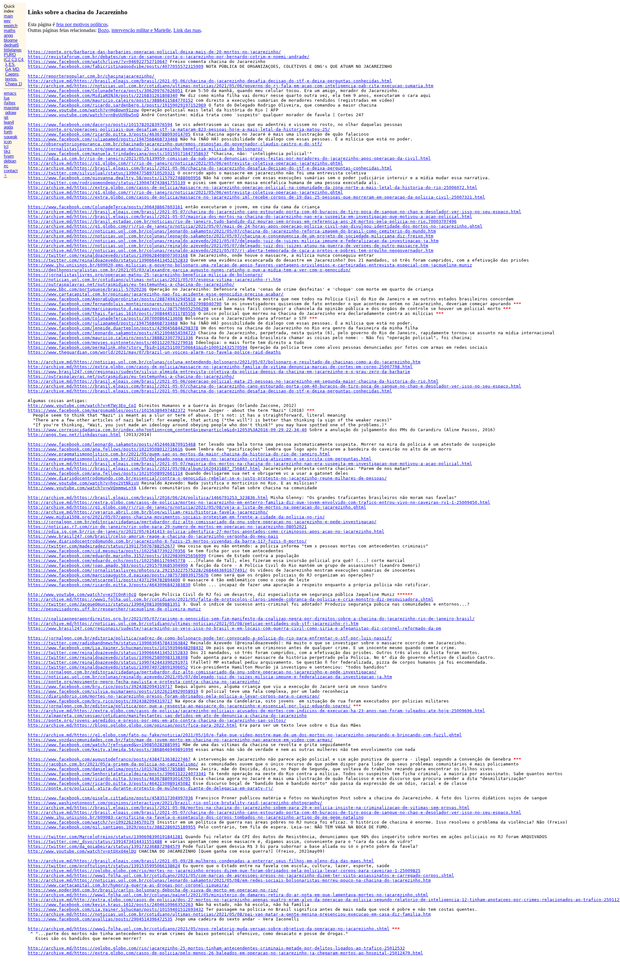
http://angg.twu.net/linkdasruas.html (74, 434)
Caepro (11, 74)
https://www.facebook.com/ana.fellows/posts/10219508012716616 (105, 449)
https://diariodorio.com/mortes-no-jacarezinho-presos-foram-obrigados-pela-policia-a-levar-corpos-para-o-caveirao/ (174, 696)
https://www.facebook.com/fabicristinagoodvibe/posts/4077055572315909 (115, 66)
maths (10, 30)
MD (16, 69)
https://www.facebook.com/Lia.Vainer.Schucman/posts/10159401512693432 (115, 909)
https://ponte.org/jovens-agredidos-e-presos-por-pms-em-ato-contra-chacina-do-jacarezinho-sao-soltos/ (157, 720)
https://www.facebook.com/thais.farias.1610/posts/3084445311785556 (112, 313)
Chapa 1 (13, 83)
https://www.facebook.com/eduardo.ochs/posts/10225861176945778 (106, 560)
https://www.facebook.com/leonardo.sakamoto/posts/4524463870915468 (112, 444)
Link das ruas (187, 30)
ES (12, 64)
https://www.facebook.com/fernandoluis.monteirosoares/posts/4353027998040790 (125, 303)
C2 (7, 59)
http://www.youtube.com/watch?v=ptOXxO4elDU (82, 851)
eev (7, 20)
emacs (10, 93)
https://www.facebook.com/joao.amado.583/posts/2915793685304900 (108, 565)
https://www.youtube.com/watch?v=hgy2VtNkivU (83, 483)
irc (6, 165)
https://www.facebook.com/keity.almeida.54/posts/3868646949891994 (110, 749)
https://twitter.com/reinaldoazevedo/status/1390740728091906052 (108, 667)
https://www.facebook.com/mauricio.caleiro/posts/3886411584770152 (110, 100)
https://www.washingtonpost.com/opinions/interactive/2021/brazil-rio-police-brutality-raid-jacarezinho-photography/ (175, 802)
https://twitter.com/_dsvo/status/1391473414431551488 (95, 841)
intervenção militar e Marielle (141, 30)
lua (6, 98)
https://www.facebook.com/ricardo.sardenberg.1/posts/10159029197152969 (117, 105)
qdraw (10, 112)
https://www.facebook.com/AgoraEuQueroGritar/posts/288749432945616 (112, 298)
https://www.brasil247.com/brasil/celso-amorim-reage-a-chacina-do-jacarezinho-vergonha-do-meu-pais (153, 536)
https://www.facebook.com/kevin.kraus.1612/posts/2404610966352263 (110, 904)
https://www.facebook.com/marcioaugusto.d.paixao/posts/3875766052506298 (118, 308)
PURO (10, 54)
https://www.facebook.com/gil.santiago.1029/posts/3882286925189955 (112, 827)
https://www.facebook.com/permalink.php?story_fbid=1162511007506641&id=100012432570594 (137, 347)
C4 (20, 59)
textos (11, 79)
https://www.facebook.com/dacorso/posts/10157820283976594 (100, 124)
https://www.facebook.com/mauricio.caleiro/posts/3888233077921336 (110, 337)
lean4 (9, 122)
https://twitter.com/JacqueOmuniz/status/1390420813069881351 (104, 604)
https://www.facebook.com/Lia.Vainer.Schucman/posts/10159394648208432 (115, 647)
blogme (10, 40)
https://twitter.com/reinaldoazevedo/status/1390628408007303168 (108, 255)
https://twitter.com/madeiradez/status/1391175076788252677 (101, 546)
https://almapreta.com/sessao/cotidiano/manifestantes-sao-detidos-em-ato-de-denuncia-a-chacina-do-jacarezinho (167, 715)
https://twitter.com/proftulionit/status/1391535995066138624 (104, 865)
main (8, 16)
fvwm (9, 156)
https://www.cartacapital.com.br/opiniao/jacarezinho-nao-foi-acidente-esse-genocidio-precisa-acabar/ (156, 294)
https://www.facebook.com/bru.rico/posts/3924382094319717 (100, 686)
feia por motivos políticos (82, 24)
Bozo (103, 30)
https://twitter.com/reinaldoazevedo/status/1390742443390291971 (108, 662)
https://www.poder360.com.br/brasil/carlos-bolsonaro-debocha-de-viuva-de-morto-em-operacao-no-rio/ (153, 890)
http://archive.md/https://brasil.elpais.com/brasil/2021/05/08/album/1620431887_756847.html (144, 468)
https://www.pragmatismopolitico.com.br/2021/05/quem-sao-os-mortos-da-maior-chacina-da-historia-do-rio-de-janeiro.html (179, 454)
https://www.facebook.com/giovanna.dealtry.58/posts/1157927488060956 (114, 177)
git (6, 117)
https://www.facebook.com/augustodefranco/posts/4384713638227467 (109, 759)
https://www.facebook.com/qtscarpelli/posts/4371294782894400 (104, 579)
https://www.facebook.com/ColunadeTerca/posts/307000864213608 (105, 318)
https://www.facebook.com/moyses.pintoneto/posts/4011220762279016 (110, 342)
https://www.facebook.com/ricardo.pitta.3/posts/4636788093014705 (109, 134)
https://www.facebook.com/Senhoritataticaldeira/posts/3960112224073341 (117, 773)
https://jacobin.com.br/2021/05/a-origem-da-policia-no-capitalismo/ (113, 764)
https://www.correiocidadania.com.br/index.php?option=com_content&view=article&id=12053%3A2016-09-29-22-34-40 (167, 429)
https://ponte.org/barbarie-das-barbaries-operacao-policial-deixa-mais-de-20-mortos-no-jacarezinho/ (154, 51)
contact (11, 170)
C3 (14, 59)
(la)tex (10, 102)
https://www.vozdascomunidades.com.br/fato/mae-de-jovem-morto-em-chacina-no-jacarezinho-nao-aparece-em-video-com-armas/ (180, 739)
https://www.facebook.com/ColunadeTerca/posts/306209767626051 (105, 90)
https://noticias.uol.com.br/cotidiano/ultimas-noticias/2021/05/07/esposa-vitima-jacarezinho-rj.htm (154, 279)
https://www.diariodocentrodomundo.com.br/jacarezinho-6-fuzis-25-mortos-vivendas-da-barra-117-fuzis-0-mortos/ (167, 541)
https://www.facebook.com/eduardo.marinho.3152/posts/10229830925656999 (117, 555)
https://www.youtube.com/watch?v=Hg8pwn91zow (83, 110)
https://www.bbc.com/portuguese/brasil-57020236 (87, 289)
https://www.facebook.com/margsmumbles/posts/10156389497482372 (106, 410)
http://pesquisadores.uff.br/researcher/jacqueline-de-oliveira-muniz (114, 609)
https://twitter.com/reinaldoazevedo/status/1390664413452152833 (108, 260)
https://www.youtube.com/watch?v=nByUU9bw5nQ (83, 114)
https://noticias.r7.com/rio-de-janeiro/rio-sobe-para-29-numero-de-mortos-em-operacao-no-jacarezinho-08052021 (167, 526)
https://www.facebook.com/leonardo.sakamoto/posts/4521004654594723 (112, 332)
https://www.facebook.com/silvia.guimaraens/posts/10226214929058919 (113, 691)
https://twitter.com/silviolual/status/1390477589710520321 (101, 173)
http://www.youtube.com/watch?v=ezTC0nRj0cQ (82, 594)
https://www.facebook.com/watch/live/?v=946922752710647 (97, 61)
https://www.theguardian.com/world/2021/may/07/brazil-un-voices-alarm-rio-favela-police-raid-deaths (154, 352)
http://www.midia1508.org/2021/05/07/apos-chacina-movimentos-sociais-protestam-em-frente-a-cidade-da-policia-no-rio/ (176, 517)
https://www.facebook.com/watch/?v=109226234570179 (91, 822)
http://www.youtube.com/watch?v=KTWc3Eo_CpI (82, 405)
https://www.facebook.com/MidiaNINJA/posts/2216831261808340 (103, 95)
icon (8, 141)
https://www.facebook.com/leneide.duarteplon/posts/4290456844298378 (113, 328)
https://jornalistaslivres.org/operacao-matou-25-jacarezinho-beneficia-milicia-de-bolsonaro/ (145, 148)
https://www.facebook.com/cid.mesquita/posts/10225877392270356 (106, 550)
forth (8, 132)
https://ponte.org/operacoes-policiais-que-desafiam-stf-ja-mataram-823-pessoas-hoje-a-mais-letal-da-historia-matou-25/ (179, 129)
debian (10, 161)
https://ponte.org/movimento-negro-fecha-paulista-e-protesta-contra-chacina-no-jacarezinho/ (144, 681)
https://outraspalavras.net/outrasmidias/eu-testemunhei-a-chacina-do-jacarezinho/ (131, 284)
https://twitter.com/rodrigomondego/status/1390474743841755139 (106, 182)
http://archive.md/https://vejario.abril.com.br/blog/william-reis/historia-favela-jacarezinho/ (148, 512)
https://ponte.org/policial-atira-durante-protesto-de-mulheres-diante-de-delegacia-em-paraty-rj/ (150, 788)
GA (8, 69)
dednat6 (11, 45)
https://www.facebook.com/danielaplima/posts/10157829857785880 (106, 768)
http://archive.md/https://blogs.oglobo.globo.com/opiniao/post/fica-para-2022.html (132, 725)
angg (8, 35)
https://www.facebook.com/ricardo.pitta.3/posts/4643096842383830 (109, 584)
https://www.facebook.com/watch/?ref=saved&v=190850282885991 (104, 744)
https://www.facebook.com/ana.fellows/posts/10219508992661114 (105, 473)
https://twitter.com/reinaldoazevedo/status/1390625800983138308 (108, 657)
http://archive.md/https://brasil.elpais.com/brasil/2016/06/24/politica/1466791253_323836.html (148, 497)
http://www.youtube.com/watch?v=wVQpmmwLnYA (82, 487)
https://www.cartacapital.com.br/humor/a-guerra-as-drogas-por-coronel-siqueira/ (128, 885)
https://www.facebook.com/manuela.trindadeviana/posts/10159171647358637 (118, 153)
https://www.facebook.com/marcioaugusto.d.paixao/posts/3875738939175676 (118, 575)
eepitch (10, 25)
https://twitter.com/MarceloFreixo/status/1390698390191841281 (105, 836)
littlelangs (13, 49)
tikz (7, 151)
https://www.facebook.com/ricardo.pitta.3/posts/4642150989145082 (109, 783)
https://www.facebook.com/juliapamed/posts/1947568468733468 (103, 139)
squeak (10, 136)
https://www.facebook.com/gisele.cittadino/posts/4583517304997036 (110, 797)
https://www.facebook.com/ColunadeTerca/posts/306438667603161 (105, 206)
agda (8, 127)
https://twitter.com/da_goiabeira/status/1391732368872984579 (104, 846)
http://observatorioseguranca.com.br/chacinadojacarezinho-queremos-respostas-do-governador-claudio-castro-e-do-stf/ (175, 143)
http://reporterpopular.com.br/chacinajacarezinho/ (91, 76)
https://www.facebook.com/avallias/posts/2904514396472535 (100, 919)
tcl (6, 146)
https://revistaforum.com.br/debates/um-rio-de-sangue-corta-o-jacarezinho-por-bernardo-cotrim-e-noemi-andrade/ (168, 56)
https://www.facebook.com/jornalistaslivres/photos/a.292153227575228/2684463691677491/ (137, 570)
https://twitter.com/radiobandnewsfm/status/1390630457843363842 (108, 642)
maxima (11, 107)
